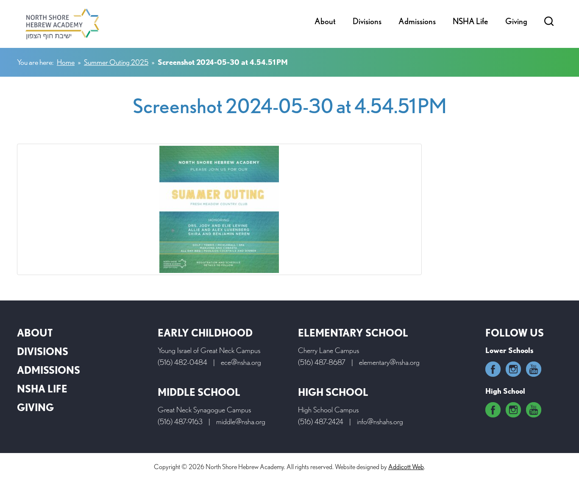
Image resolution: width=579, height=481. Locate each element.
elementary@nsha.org (389, 362)
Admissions (417, 21)
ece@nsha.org (241, 362)
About (325, 21)
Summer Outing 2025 (116, 62)
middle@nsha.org (240, 421)
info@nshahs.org (380, 421)
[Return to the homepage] (62, 23)
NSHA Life (470, 21)
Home (66, 62)
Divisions (367, 21)
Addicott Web (406, 467)
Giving (516, 21)
